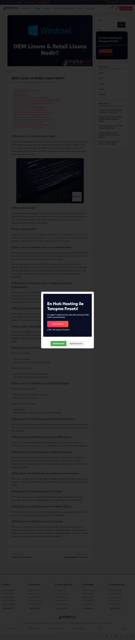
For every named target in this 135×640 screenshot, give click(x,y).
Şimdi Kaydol (58, 343)
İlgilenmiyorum (76, 344)
